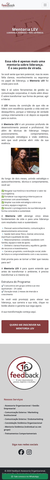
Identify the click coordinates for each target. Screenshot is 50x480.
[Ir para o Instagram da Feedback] (29, 453)
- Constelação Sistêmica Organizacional (23, 423)
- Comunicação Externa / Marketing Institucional (21, 414)
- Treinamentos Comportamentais (20, 433)
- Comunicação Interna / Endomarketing (23, 419)
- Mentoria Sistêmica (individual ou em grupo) (22, 428)
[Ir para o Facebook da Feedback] (21, 453)
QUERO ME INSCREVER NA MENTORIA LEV (25, 326)
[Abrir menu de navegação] (45, 5)
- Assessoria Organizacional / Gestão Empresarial (21, 407)
